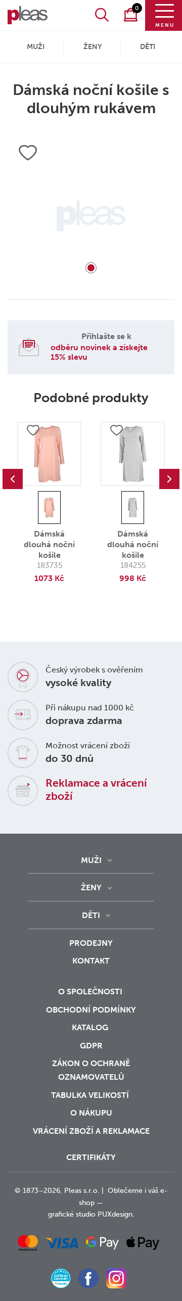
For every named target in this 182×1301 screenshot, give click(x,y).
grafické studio (72, 1214)
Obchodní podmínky (91, 1010)
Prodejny (91, 943)
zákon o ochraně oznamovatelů (91, 1070)
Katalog (91, 1027)
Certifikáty (91, 1157)
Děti (147, 46)
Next (169, 479)
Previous (13, 479)
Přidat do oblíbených (32, 430)
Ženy (92, 46)
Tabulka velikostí (91, 1095)
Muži (35, 46)
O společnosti (91, 991)
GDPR (91, 1045)
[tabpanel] (91, 215)
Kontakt (91, 961)
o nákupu (91, 1113)
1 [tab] (91, 267)
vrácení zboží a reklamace (91, 1131)
